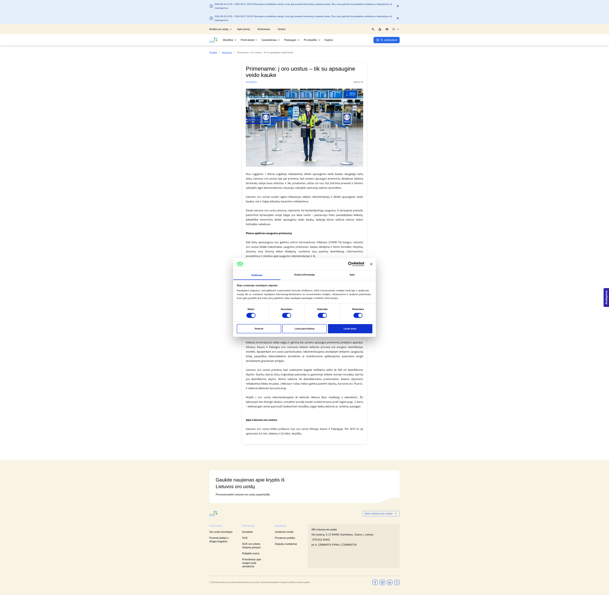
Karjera (329, 40)
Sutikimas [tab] (256, 275)
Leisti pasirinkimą (304, 328)
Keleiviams (264, 29)
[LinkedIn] (389, 582)
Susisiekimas (269, 40)
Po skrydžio (310, 40)
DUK (245, 538)
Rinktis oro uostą (218, 29)
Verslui (281, 29)
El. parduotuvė (389, 40)
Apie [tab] (352, 274)
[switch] (286, 315)
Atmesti (259, 328)
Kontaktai (247, 532)
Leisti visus (350, 328)
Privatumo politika (285, 538)
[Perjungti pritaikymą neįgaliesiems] (387, 29)
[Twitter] (397, 582)
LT (393, 29)
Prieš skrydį (247, 40)
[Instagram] (382, 582)
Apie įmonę (243, 29)
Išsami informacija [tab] (304, 274)
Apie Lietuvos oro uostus (379, 513)
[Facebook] (375, 582)
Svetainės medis (284, 532)
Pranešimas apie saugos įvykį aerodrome (251, 563)
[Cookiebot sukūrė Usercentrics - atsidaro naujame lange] (350, 264)
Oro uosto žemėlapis (220, 532)
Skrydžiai (228, 40)
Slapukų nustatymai (286, 544)
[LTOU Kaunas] (213, 513)
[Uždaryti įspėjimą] (398, 6)
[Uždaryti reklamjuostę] (371, 264)
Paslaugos (290, 40)
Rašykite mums (250, 553)
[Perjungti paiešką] (373, 29)
